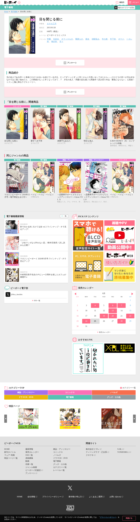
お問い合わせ (115, 497)
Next (132, 294)
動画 (27, 461)
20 (113, 316)
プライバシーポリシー (108, 517)
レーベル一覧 (59, 470)
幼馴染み (95, 39)
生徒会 (56, 39)
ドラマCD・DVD (26, 397)
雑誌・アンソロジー (26, 392)
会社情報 (31, 497)
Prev (75, 294)
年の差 (105, 39)
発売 (121, 2)
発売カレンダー (104, 332)
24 (86, 321)
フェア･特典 (9, 455)
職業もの (79, 39)
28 (121, 321)
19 (104, 316)
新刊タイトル (10, 452)
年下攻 (113, 39)
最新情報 (29, 449)
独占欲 (54, 41)
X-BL (119, 449)
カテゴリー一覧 (129, 388)
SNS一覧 (37, 301)
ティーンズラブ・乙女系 (96, 452)
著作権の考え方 (75, 497)
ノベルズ (114, 392)
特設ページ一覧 (11, 458)
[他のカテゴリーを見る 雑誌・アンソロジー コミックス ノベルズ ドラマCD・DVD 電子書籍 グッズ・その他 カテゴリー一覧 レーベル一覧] (124, 7)
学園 (49, 39)
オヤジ (121, 39)
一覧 (65, 216)
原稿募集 (29, 458)
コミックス (70, 392)
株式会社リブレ (92, 449)
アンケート (72, 63)
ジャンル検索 (31, 467)
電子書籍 (14, 12)
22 (130, 316)
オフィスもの (67, 39)
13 (113, 311)
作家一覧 (29, 464)
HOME (7, 449)
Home (6, 12)
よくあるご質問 (95, 497)
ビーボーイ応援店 (33, 470)
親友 (87, 39)
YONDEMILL (123, 452)
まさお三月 (51, 24)
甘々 (61, 41)
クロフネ (90, 455)
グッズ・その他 (113, 397)
